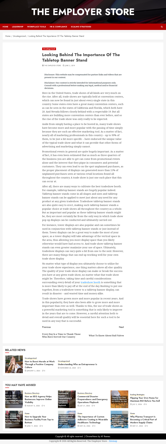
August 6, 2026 (33, 406)
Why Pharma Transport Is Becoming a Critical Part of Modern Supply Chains (143, 419)
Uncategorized (49, 49)
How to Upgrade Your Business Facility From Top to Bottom (39, 419)
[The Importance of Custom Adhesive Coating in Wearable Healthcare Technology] (67, 419)
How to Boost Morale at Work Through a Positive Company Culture (40, 364)
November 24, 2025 (68, 368)
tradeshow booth (90, 282)
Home (5, 26)
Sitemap (113, 441)
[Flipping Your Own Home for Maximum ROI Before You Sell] (119, 399)
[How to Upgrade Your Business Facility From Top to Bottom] (14, 419)
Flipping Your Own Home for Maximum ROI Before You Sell (145, 399)
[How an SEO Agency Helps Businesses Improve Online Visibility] (14, 399)
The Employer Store (83, 12)
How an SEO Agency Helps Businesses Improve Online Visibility (38, 399)
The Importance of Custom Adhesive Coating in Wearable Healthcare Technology (93, 419)
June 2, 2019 (70, 66)
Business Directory (32, 393)
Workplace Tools (36, 26)
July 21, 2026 (85, 406)
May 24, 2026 (85, 426)
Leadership (17, 26)
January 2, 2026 (33, 371)
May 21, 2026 (137, 426)
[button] (161, 26)
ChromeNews (91, 436)
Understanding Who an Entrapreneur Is (77, 364)
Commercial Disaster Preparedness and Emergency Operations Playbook (93, 399)
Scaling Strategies (81, 26)
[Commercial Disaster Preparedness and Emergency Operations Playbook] (67, 399)
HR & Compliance (58, 26)
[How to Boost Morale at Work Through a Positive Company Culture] (14, 364)
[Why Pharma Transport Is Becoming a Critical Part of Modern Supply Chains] (119, 419)
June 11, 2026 (32, 426)
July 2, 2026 (137, 404)
